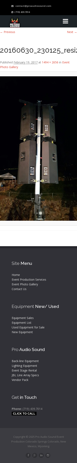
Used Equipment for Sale (28, 327)
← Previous (7, 32)
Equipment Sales (23, 318)
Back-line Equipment (25, 361)
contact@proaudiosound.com (32, 5)
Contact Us (19, 289)
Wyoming (43, 446)
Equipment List (21, 323)
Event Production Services (29, 279)
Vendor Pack (20, 380)
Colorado (53, 441)
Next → (72, 32)
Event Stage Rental (24, 370)
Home (16, 275)
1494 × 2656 (50, 62)
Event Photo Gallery (25, 284)
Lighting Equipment (24, 366)
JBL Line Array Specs (25, 375)
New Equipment (22, 332)
